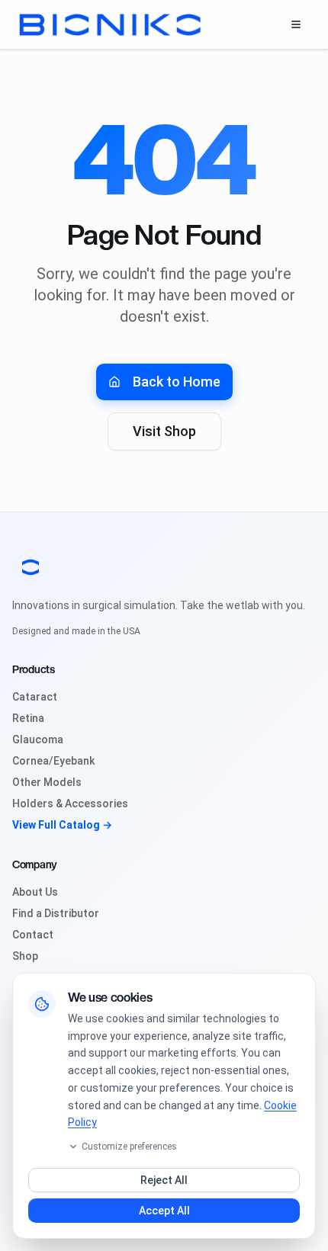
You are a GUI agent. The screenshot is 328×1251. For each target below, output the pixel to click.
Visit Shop (164, 431)
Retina (28, 718)
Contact (32, 935)
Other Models (47, 782)
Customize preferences (129, 1146)
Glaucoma (37, 739)
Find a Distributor (55, 913)
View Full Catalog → (62, 825)
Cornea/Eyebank (53, 761)
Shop (25, 956)
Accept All (164, 1210)
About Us (35, 892)
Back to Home (176, 382)
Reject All (164, 1180)
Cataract (34, 697)
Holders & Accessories (70, 803)
